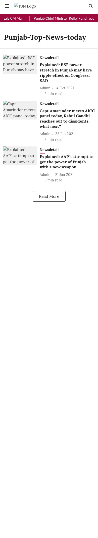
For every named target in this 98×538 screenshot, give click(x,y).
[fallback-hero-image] (21, 75)
